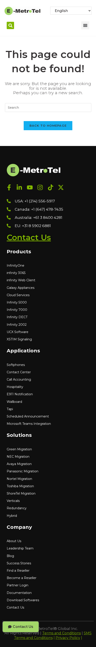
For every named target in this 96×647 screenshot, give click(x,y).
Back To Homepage (48, 125)
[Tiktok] (50, 187)
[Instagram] (40, 187)
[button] (10, 25)
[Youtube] (29, 187)
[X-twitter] (61, 187)
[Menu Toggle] (85, 25)
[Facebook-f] (9, 187)
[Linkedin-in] (19, 187)
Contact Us (29, 237)
